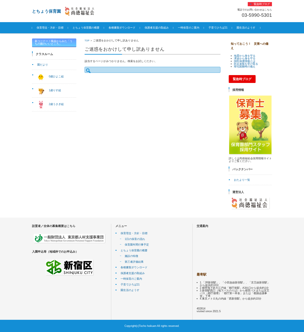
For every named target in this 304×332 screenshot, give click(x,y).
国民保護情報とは (244, 61)
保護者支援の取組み (157, 27)
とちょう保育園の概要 (86, 27)
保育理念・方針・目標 (50, 27)
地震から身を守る (244, 55)
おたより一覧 (242, 179)
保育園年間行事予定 (137, 244)
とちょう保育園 (46, 11)
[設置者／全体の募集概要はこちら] (69, 238)
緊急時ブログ (242, 79)
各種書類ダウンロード (122, 27)
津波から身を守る (244, 58)
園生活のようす (246, 27)
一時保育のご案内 (188, 27)
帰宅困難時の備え (244, 66)
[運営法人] (250, 203)
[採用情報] (250, 125)
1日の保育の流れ (135, 239)
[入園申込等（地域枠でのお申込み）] (69, 267)
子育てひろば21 (217, 27)
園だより (42, 64)
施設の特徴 (131, 256)
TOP (87, 40)
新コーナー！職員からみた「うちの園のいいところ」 (53, 42)
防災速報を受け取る (246, 63)
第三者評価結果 (134, 261)
